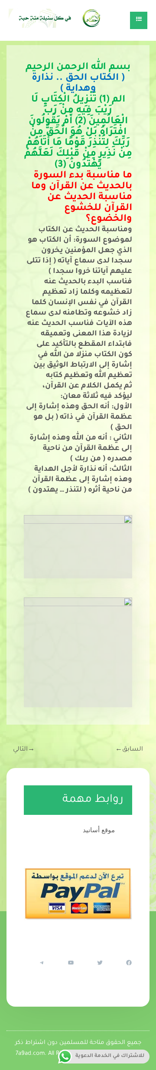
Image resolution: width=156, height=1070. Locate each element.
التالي (24, 749)
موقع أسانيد (99, 829)
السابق (129, 749)
